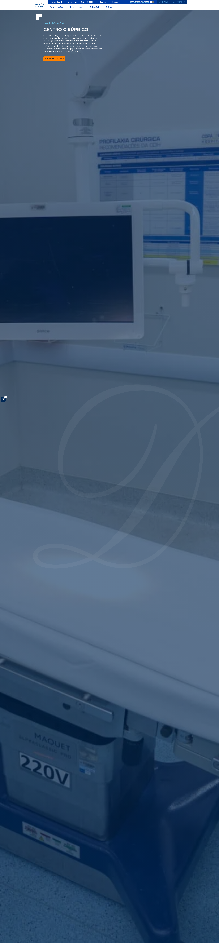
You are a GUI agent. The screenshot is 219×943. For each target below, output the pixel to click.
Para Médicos (76, 7)
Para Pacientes (56, 7)
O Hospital (94, 7)
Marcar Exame (72, 2)
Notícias (115, 2)
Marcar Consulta (57, 2)
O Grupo (109, 7)
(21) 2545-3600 (87, 2)
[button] (5, 397)
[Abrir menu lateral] (184, 2)
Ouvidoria (103, 2)
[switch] (141, 2)
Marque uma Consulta (54, 58)
